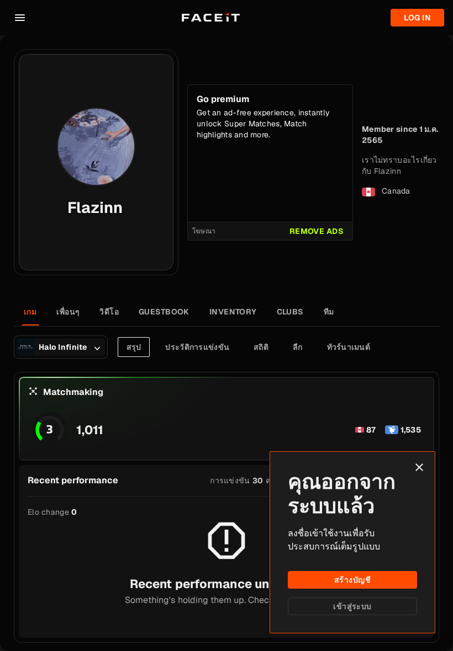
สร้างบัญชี (352, 580)
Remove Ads (316, 231)
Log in (417, 18)
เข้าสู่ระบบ (352, 606)
